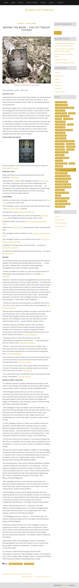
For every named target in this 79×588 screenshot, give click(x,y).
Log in (57, 217)
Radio (72, 163)
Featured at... (21, 23)
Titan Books (14, 177)
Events (43, 2)
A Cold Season (61, 102)
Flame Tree (60, 133)
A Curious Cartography (65, 108)
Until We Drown (62, 192)
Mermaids (70, 144)
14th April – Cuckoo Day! (35, 577)
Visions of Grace (62, 198)
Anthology (60, 110)
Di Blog (66, 585)
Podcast (59, 160)
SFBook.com (27, 370)
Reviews (33, 23)
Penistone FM (17, 227)
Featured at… (59, 76)
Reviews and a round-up (17, 574)
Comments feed (60, 223)
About (51, 2)
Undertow (60, 190)
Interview (60, 144)
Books (20, 2)
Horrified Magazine (30, 334)
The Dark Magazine (63, 179)
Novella (58, 82)
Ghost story (61, 138)
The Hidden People (63, 184)
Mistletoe (60, 146)
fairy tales (60, 127)
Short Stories (32, 2)
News (13, 2)
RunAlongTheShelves (27, 343)
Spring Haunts (61, 173)
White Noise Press (63, 204)
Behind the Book (16, 564)
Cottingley (29, 564)
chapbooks (68, 119)
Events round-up (61, 60)
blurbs (58, 119)
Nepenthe (71, 146)
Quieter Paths (61, 163)
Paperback (60, 155)
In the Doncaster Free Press (65, 63)
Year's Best (60, 206)
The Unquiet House (63, 187)
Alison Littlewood (39, 10)
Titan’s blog (44, 181)
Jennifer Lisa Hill (24, 376)
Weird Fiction (61, 201)
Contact (60, 2)
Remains (59, 166)
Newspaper (60, 149)
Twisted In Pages (25, 362)
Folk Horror (61, 135)
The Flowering (61, 181)
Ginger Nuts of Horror (10, 168)
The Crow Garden (62, 176)
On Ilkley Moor (62, 152)
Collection (60, 121)
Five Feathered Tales (64, 130)
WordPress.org (60, 226)
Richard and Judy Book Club (64, 169)
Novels (28, 23)
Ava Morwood (61, 113)
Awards (72, 113)
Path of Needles (62, 158)
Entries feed (59, 220)
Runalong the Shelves (26, 212)
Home (6, 2)
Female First (9, 253)
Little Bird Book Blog (14, 354)
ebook (70, 124)
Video (58, 195)
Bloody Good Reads (14, 208)
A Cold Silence (61, 105)
